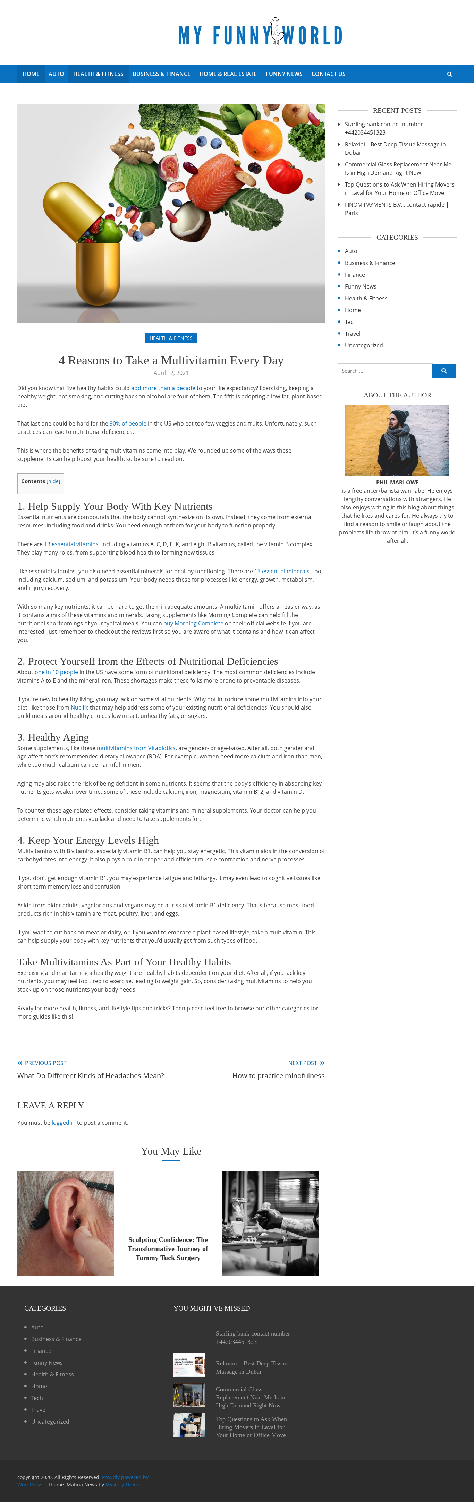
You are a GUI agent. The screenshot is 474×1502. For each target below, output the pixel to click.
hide (53, 481)
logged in (64, 1122)
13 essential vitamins (71, 544)
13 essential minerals (282, 571)
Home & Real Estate (228, 74)
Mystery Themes (124, 1484)
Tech (351, 322)
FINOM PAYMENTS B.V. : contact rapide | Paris (397, 209)
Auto (56, 74)
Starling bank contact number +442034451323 (384, 128)
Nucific (79, 707)
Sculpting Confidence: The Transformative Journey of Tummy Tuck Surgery (168, 1248)
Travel (353, 333)
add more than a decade (163, 388)
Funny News (284, 74)
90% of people (128, 423)
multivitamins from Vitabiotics (136, 748)
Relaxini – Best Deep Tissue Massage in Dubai (395, 148)
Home (31, 74)
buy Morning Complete (193, 623)
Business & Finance (162, 74)
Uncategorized (364, 345)
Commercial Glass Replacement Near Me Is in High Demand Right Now (398, 169)
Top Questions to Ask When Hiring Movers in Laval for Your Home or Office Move (400, 189)
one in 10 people (56, 672)
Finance (355, 274)
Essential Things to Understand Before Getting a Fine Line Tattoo (270, 1248)
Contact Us (329, 74)
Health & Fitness (98, 74)
